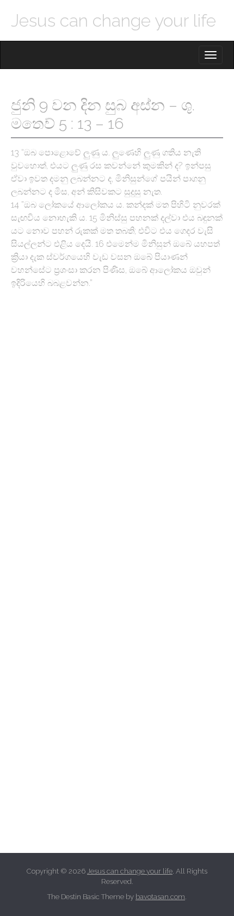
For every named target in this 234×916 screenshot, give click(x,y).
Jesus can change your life (113, 20)
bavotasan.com (160, 897)
